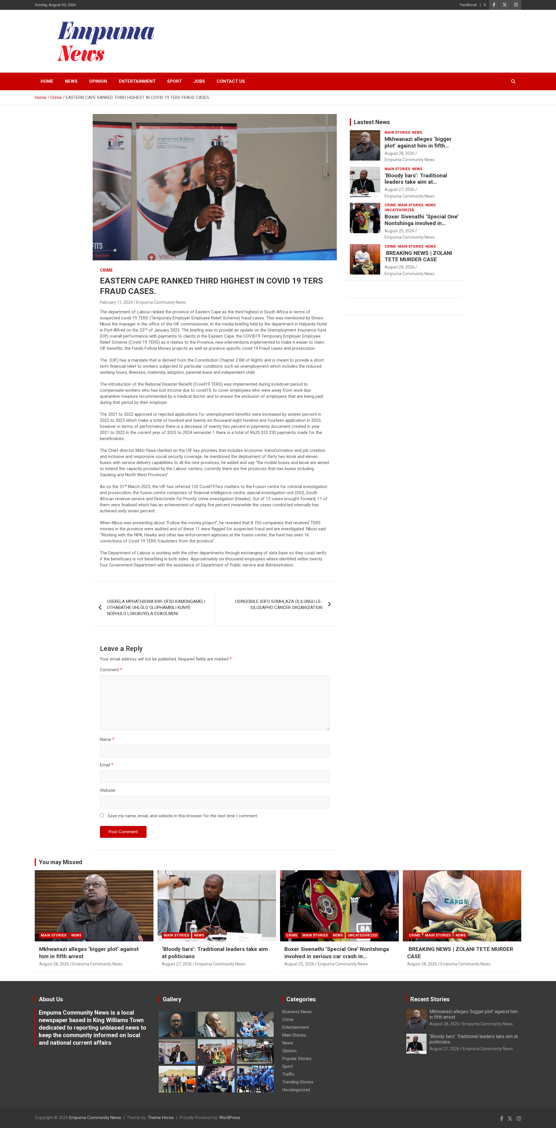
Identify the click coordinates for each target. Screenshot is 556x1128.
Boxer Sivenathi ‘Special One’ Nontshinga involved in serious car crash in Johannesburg (422, 226)
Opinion (98, 81)
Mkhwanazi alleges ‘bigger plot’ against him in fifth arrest (418, 146)
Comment (111, 669)
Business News (297, 1011)
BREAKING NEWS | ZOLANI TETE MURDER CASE (418, 256)
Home (47, 81)
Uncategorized (399, 210)
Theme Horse (161, 1117)
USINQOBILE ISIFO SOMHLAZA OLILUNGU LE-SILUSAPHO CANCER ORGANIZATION (278, 604)
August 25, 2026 (399, 231)
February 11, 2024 (116, 302)
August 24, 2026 (399, 267)
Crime (106, 270)
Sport (174, 81)
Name (107, 739)
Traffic (288, 1074)
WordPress (229, 1117)
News (71, 81)
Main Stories (397, 132)
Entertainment (137, 81)
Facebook (468, 5)
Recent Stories (430, 999)
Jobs (199, 81)
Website (107, 790)
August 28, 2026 (399, 153)
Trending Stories (297, 1082)
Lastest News (372, 122)
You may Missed (60, 862)
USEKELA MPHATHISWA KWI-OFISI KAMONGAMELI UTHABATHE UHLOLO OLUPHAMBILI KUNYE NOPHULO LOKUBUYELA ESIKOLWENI (156, 607)
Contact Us (231, 81)
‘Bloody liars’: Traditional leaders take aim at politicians (416, 182)
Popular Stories (297, 1058)
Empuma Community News (161, 302)
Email (106, 765)
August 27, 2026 (399, 189)
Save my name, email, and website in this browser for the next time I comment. (183, 815)
